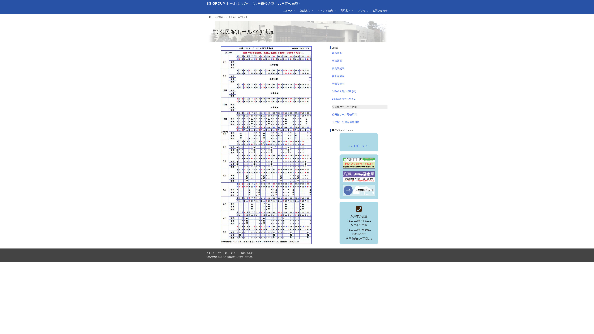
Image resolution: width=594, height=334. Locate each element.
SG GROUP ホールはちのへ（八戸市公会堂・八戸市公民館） (254, 3)
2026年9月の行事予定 (344, 99)
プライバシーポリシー (228, 253)
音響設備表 (338, 83)
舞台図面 (337, 53)
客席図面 (337, 60)
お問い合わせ (380, 10)
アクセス (363, 10)
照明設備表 (338, 76)
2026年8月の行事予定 (344, 91)
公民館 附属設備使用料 (345, 122)
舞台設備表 (338, 68)
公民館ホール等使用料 (344, 114)
